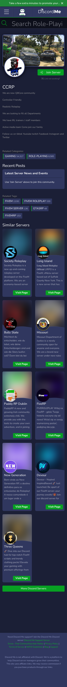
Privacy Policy (51, 643)
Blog (46, 646)
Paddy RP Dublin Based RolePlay (15, 406)
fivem (12, 201)
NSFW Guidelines (34, 646)
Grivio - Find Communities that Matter (26, 643)
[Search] (4, 23)
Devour (42, 475)
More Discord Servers (33, 588)
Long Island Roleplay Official (48, 263)
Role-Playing (41, 156)
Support (54, 646)
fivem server (16, 208)
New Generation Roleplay (15, 477)
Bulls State (11, 332)
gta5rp (40, 208)
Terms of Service (17, 646)
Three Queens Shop (13, 548)
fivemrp (13, 215)
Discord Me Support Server (37, 640)
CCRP (8, 87)
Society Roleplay (15, 261)
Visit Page (21, 292)
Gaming (14, 156)
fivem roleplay (37, 201)
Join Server (53, 72)
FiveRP (41, 404)
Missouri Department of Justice (46, 337)
